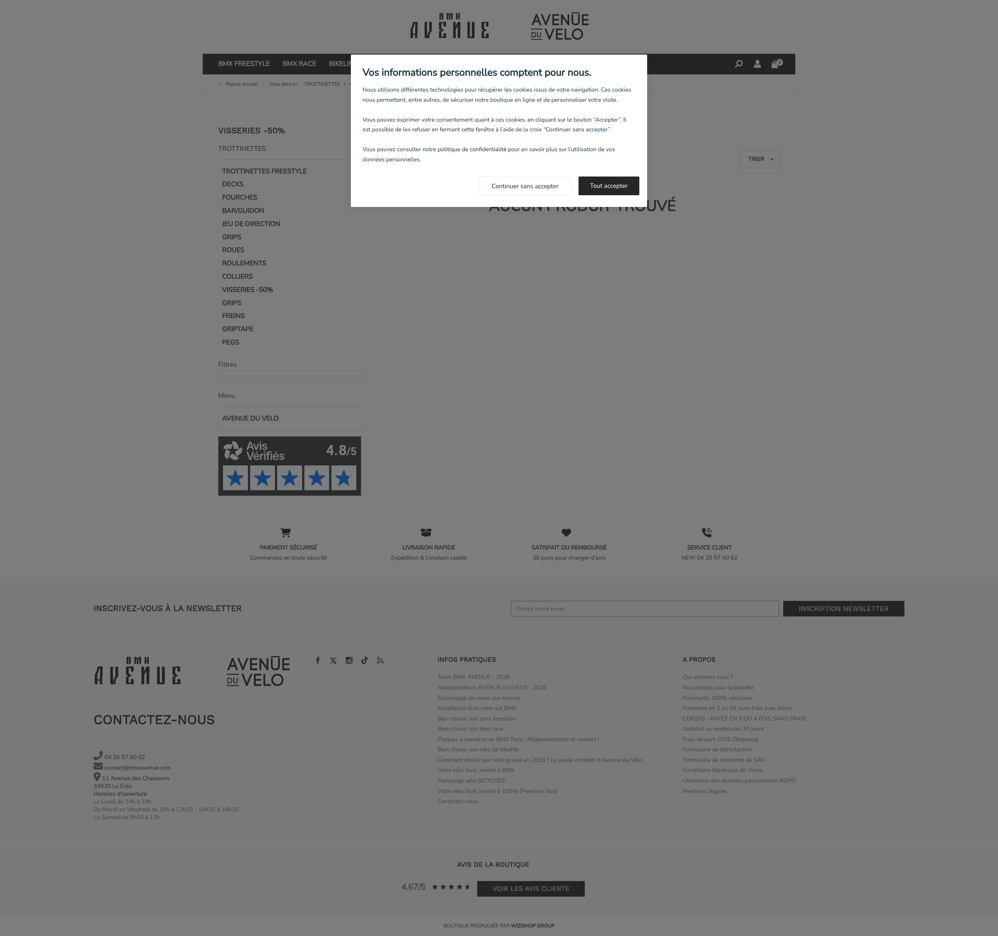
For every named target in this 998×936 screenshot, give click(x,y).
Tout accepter (609, 186)
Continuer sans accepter (525, 186)
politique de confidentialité (471, 150)
